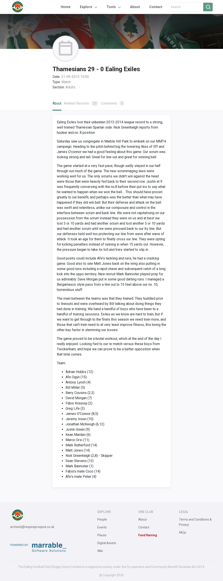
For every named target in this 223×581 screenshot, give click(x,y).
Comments (112, 103)
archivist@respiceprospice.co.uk (32, 527)
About (135, 7)
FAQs (182, 532)
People (102, 519)
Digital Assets (106, 543)
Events (102, 527)
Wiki (100, 551)
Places (101, 535)
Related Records (80, 103)
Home (66, 7)
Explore (86, 7)
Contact (155, 7)
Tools (111, 7)
